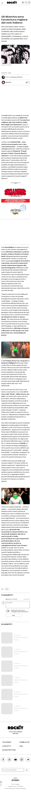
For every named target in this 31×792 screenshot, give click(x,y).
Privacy (1, 784)
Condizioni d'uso (12, 786)
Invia (13, 615)
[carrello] (23, 2)
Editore (14, 778)
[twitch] (22, 759)
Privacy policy (20, 786)
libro (7, 589)
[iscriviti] (26, 770)
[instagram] (9, 759)
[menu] (2, 2)
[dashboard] (29, 2)
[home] (12, 2)
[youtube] (15, 759)
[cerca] (26, 2)
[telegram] (28, 759)
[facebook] (3, 759)
